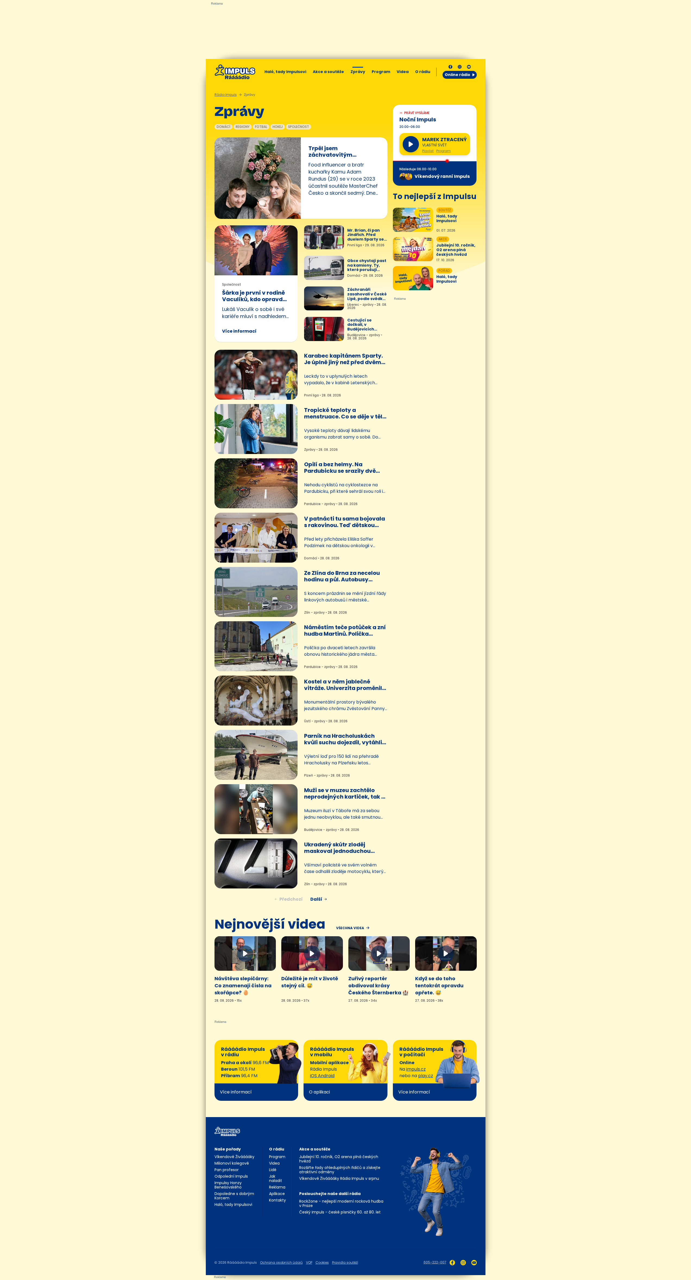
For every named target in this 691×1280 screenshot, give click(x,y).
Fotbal (261, 126)
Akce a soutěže (328, 71)
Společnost (298, 126)
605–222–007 (435, 1262)
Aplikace (277, 1193)
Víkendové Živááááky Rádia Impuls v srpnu (339, 1178)
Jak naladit (275, 1178)
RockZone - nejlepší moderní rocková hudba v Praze (341, 1203)
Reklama (277, 1187)
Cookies (322, 1262)
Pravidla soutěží (345, 1262)
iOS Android (322, 1076)
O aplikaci (319, 1092)
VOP (309, 1262)
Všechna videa (350, 928)
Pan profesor (226, 1170)
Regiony (243, 126)
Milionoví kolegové (231, 1163)
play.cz (425, 1076)
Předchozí (291, 899)
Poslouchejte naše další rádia (330, 1193)
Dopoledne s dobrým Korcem (234, 1195)
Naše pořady (227, 1149)
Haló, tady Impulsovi (285, 71)
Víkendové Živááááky (234, 1157)
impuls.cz (416, 1069)
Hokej (278, 126)
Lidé (272, 1170)
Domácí (223, 126)
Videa (403, 71)
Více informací (239, 331)
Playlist (428, 151)
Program (381, 71)
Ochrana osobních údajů (281, 1262)
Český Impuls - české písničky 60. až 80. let (340, 1212)
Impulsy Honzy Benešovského (228, 1185)
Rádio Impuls (225, 94)
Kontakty (277, 1200)
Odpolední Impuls (231, 1176)
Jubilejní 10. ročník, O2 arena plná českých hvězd (338, 1159)
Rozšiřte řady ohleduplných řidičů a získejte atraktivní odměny (339, 1169)
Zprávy (358, 71)
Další (316, 899)
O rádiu (276, 1149)
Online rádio (457, 74)
